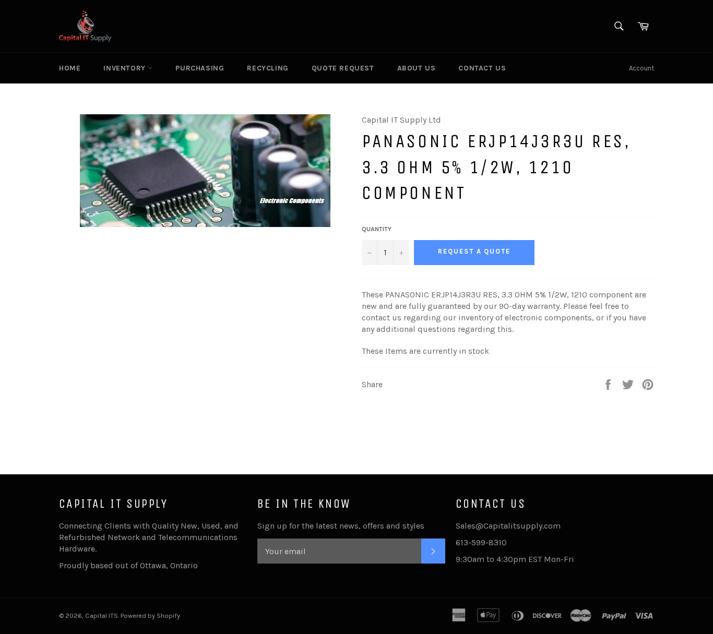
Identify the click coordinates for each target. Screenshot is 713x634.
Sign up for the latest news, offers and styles (340, 526)
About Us (416, 68)
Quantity (376, 229)
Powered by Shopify (150, 615)
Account (641, 68)
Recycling (267, 68)
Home (69, 68)
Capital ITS (101, 615)
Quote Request (343, 68)
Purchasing (199, 68)
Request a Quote (474, 251)
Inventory (125, 68)
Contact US (482, 68)
